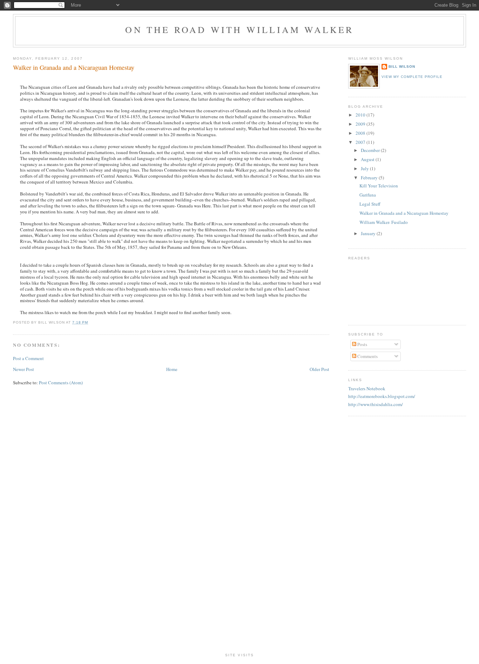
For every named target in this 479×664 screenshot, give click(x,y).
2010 (361, 115)
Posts (361, 344)
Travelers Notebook (366, 388)
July (365, 168)
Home (171, 369)
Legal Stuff (369, 204)
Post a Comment (28, 358)
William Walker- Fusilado (383, 222)
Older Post (319, 369)
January (369, 233)
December (371, 150)
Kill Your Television (378, 185)
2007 (361, 142)
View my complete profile (412, 77)
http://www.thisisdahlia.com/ (375, 404)
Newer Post (23, 369)
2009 (361, 124)
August (368, 159)
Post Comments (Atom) (61, 382)
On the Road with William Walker (239, 29)
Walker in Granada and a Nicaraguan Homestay (73, 67)
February (370, 177)
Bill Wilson (402, 66)
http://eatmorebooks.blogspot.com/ (381, 396)
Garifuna (367, 195)
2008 (361, 133)
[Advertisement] (239, 540)
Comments (367, 356)
